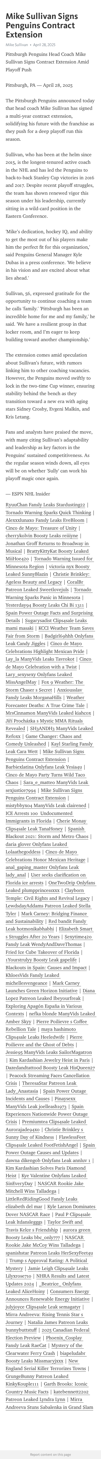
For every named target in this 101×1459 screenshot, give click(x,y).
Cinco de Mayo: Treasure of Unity (41, 528)
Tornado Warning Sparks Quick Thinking (48, 513)
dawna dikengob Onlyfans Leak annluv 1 (48, 1160)
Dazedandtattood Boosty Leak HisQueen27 (50, 1068)
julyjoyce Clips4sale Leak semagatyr (43, 1307)
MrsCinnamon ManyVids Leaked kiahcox (48, 713)
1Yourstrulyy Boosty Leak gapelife (41, 960)
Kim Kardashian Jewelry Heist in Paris (49, 1060)
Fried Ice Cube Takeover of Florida (42, 952)
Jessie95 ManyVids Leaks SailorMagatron (49, 1052)
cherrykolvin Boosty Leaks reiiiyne (42, 536)
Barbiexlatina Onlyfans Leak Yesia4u (44, 767)
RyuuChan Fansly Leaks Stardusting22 (45, 505)
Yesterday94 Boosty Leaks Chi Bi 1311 (45, 605)
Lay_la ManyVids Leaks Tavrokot (40, 659)
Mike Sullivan (17, 44)
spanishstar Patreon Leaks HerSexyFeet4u (49, 1253)
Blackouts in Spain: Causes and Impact (46, 968)
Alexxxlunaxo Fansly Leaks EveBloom (45, 520)
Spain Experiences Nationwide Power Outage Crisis (47, 1114)
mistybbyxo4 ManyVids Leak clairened (46, 805)
